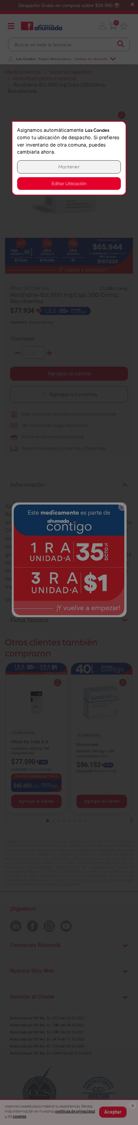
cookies (19, 1116)
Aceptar (113, 1112)
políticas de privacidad (75, 1111)
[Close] (122, 506)
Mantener (69, 167)
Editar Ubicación (69, 183)
